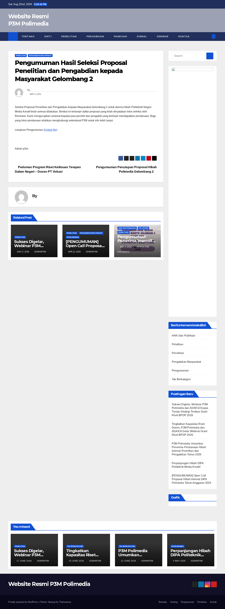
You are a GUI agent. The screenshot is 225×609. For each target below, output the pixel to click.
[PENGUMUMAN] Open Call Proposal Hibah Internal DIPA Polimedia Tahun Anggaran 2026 (191, 479)
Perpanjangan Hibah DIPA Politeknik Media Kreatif (190, 554)
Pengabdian (95, 36)
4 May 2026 (179, 561)
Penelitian (69, 36)
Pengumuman (73, 237)
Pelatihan (143, 228)
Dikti (48, 36)
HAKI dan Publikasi (127, 228)
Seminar (163, 36)
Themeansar (65, 602)
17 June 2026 (24, 561)
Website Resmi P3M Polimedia (49, 583)
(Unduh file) (50, 129)
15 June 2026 (77, 561)
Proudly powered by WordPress (23, 602)
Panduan (121, 36)
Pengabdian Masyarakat (40, 55)
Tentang (28, 36)
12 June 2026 (129, 561)
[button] (208, 36)
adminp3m (40, 252)
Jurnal (142, 36)
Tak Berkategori (181, 379)
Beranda (163, 602)
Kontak (183, 36)
